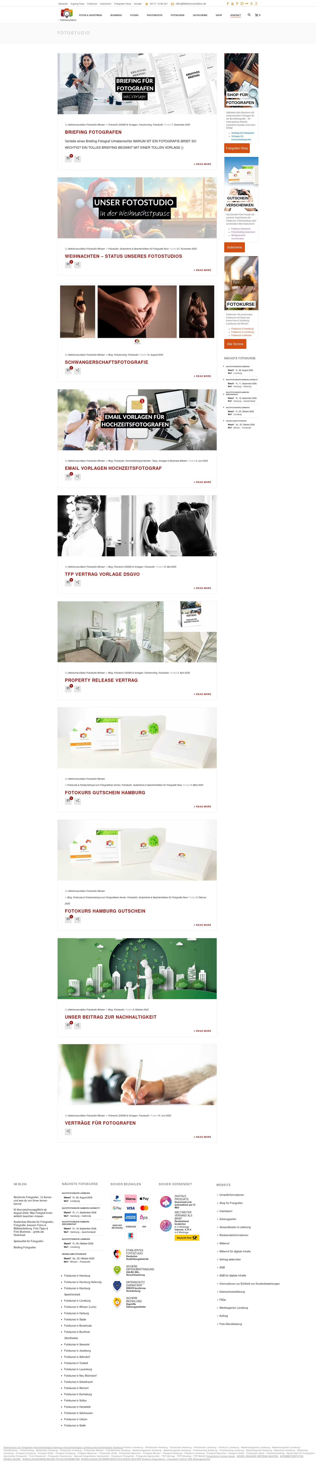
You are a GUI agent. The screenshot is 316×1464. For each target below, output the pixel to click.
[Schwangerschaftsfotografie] (137, 313)
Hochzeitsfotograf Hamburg (48, 1447)
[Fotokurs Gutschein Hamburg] (137, 737)
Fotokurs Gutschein (241, 229)
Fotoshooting (145, 124)
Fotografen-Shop (237, 148)
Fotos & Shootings (90, 15)
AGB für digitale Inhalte (232, 1275)
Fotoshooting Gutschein (243, 232)
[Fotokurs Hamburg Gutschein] (137, 850)
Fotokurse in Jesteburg (77, 1350)
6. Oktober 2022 (141, 1009)
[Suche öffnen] (249, 14)
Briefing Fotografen (93, 132)
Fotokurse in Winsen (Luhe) (80, 1307)
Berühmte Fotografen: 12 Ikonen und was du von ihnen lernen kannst (33, 1200)
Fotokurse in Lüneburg (242, 332)
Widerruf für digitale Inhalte (235, 1251)
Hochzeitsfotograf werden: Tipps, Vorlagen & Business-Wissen (156, 460)
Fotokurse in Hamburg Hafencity (83, 1282)
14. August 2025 (155, 354)
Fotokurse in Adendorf (77, 1357)
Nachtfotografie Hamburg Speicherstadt (237, 393)
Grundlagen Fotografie (236, 421)
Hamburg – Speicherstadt (244, 401)
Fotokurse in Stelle (75, 1425)
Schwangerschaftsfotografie (106, 362)
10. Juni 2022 (164, 1115)
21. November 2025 (187, 248)
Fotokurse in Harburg (76, 1313)
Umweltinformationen (231, 1195)
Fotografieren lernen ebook (221, 1456)
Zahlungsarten (227, 1219)
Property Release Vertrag (101, 680)
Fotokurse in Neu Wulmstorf (80, 1375)
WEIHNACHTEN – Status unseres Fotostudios (123, 256)
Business (116, 15)
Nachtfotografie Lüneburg (238, 366)
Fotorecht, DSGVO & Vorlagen (123, 124)
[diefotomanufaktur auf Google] (256, 3)
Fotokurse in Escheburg (78, 1394)
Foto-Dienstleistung (230, 1324)
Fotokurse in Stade (75, 1319)
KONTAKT (235, 15)
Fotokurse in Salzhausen (78, 1413)
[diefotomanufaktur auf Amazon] (251, 3)
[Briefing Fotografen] (137, 83)
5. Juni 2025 (202, 460)
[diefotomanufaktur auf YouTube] (232, 3)
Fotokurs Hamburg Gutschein (105, 911)
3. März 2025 (196, 784)
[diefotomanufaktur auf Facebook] (227, 3)
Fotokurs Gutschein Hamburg (105, 792)
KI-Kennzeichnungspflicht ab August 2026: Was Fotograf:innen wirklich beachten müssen (33, 1213)
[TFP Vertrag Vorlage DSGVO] (137, 525)
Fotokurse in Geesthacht (78, 1382)
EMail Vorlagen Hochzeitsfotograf (113, 468)
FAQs (222, 1299)
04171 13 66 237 (159, 3)
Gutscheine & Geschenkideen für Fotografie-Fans (144, 248)
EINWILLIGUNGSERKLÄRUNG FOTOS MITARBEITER (51, 1458)
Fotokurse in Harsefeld (77, 1407)
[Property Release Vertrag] (137, 631)
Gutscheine (200, 15)
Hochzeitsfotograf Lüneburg (78, 1447)
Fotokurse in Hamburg (242, 329)
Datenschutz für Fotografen (18, 1447)
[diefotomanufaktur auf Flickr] (246, 3)
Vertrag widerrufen (230, 1259)
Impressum (225, 1211)
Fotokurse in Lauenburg (78, 1369)
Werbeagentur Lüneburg (233, 1307)
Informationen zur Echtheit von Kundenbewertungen (249, 1283)
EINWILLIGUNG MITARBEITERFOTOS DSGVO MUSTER (111, 1458)
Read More (203, 164)
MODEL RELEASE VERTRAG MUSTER (258, 1456)
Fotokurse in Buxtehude (78, 1325)
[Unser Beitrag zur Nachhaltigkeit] (137, 968)
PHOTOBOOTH (154, 15)
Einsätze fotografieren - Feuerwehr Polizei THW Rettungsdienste (176, 1458)
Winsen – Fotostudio (242, 427)
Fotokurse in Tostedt (76, 1363)
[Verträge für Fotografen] (137, 1074)
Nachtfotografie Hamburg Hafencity (242, 380)
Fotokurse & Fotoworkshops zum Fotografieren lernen (94, 784)
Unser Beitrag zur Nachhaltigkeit (111, 1017)
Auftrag (223, 1315)
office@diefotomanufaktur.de (191, 3)
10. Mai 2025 (169, 566)
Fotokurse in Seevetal (76, 1344)
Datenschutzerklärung (232, 1291)
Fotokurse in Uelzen (75, 1419)
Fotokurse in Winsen (241, 335)
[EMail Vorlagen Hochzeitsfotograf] (137, 419)
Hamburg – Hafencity (242, 386)
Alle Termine (235, 344)
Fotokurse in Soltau (75, 1400)
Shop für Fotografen (231, 1203)
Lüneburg (238, 373)
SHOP (219, 15)
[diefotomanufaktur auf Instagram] (241, 3)
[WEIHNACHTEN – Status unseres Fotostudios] (137, 207)
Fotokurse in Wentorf (76, 1388)
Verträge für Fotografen (100, 1123)
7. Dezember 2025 (181, 124)
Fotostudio (158, 124)
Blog (237, 40)
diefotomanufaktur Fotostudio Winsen (86, 124)
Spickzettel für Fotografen (29, 1241)
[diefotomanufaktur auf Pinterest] (237, 3)
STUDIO (134, 15)
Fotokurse (178, 15)
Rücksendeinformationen (233, 1235)
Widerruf (224, 1243)
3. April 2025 (183, 672)
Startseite (224, 40)
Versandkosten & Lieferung (235, 1227)
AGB (222, 1267)
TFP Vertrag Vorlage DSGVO (102, 574)
